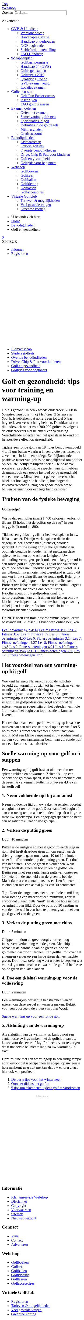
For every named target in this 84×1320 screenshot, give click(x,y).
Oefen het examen (34, 113)
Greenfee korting (33, 209)
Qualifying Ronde (34, 79)
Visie (15, 1236)
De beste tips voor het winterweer (36, 1079)
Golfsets (27, 175)
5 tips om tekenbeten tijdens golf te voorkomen (45, 1088)
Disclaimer (19, 1201)
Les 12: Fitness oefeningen (41, 653)
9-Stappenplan (21, 58)
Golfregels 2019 (32, 75)
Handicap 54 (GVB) (36, 66)
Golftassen (28, 188)
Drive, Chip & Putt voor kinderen (45, 154)
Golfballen (28, 180)
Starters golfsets (32, 146)
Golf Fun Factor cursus (38, 96)
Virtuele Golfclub (24, 196)
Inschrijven (29, 100)
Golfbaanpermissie (34, 62)
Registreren (19, 254)
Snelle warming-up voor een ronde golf (31, 1016)
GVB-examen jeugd (35, 83)
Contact (17, 1240)
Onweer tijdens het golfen (30, 1084)
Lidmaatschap (31, 142)
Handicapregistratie (35, 37)
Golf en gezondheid (35, 159)
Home (15, 221)
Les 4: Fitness (34, 634)
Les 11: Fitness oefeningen (50, 651)
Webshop (9, 8)
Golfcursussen (21, 92)
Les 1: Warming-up (20, 630)
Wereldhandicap (32, 33)
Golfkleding (29, 184)
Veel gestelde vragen (36, 205)
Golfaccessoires (32, 192)
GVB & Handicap (24, 29)
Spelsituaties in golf (35, 121)
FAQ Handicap (32, 54)
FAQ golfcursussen (35, 104)
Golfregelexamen (33, 71)
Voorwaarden (21, 1210)
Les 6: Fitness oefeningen (49, 638)
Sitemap (17, 1214)
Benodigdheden (23, 138)
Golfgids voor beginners (38, 163)
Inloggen (17, 249)
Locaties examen (33, 87)
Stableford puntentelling (38, 50)
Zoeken (7, 12)
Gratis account (31, 133)
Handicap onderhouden (38, 41)
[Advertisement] (42, 301)
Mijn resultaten (31, 129)
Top (5, 4)
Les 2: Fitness (52, 630)
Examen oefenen (23, 108)
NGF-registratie (32, 45)
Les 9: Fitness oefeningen (31, 647)
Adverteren (19, 1244)
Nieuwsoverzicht (23, 1218)
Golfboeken (29, 171)
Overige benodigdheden (38, 150)
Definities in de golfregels (39, 125)
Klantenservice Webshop (29, 1197)
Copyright (18, 1206)
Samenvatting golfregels (38, 117)
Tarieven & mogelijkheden (40, 201)
